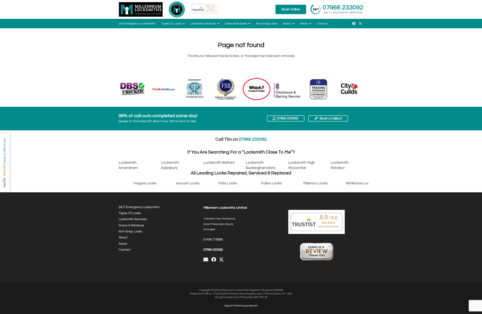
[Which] (257, 89)
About (123, 237)
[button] (183, 23)
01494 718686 (213, 239)
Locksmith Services (133, 219)
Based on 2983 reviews (4, 150)
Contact (125, 249)
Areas (123, 243)
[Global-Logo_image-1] (141, 9)
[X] (360, 23)
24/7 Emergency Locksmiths (139, 207)
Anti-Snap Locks (130, 231)
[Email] (205, 259)
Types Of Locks (130, 213)
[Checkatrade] (163, 89)
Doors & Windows (131, 225)
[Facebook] (354, 23)
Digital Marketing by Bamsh (241, 305)
